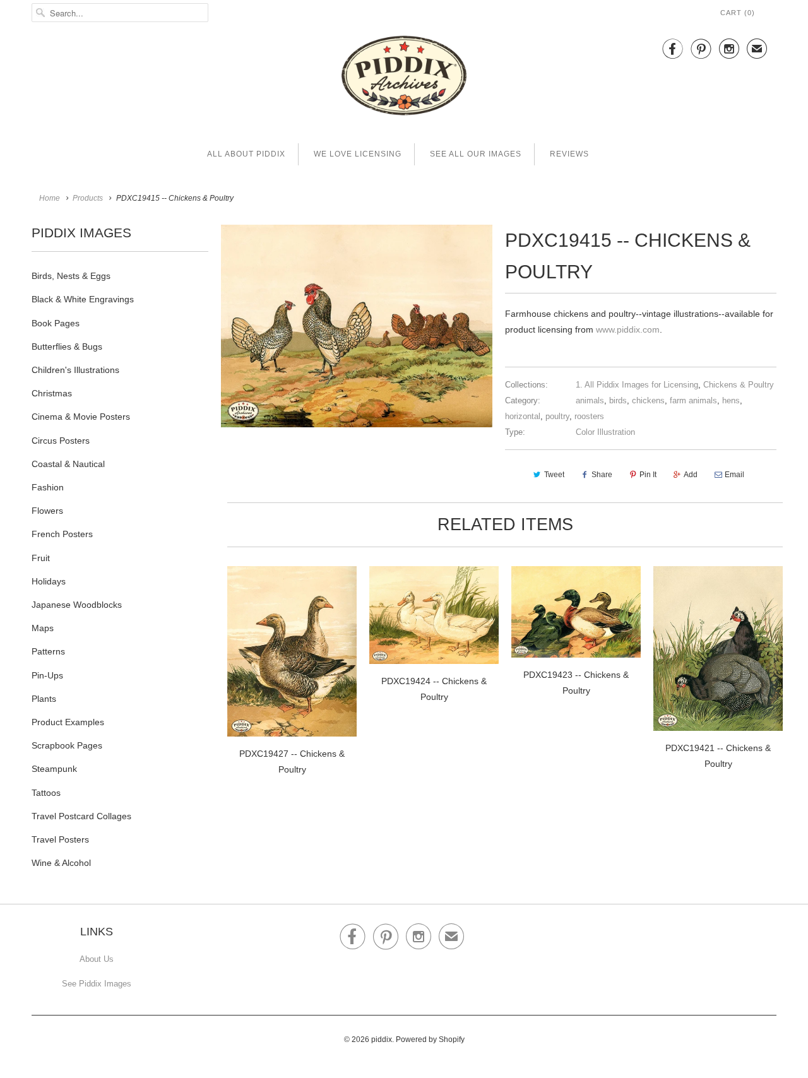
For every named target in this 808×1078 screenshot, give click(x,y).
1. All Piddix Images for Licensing (637, 384)
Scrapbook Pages (67, 745)
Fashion (48, 487)
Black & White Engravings (83, 299)
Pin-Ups (47, 675)
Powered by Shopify (430, 1039)
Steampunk (54, 769)
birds (618, 400)
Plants (44, 699)
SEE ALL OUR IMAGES (475, 154)
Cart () (737, 12)
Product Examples (68, 722)
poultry (557, 416)
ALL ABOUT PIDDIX (246, 154)
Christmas (52, 393)
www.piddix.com (628, 329)
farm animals (693, 400)
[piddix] (404, 78)
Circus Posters (61, 440)
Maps (43, 628)
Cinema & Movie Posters (81, 417)
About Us (97, 959)
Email (734, 474)
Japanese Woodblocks (77, 605)
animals (590, 400)
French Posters (62, 534)
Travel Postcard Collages (81, 816)
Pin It (647, 474)
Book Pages (56, 323)
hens (731, 400)
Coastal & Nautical (68, 464)
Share (601, 474)
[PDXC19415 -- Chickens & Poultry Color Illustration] (356, 326)
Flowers (47, 511)
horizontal (522, 416)
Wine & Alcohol (61, 863)
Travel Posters (60, 839)
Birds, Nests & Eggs (71, 276)
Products (88, 198)
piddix (381, 1039)
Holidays (49, 581)
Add (691, 474)
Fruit (41, 558)
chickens (648, 400)
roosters (589, 416)
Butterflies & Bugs (67, 346)
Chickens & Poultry (738, 384)
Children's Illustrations (75, 370)
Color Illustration (605, 432)
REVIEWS (569, 154)
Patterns (48, 651)
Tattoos (46, 793)
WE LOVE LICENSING (357, 154)
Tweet (554, 474)
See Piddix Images (96, 983)
